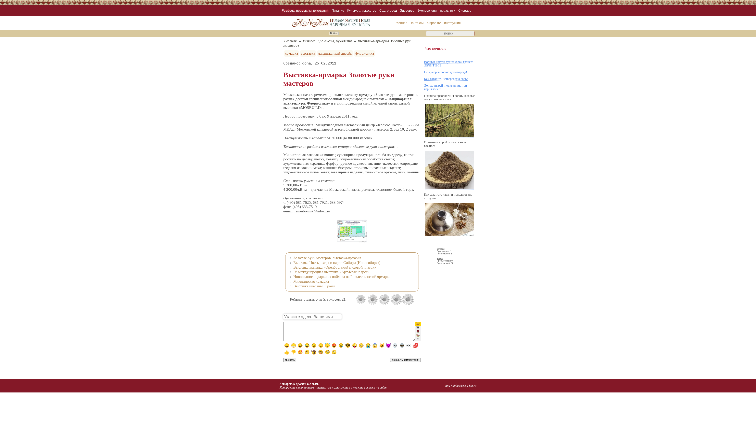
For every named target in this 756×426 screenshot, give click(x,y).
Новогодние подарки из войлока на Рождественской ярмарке (341, 277)
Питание (338, 10)
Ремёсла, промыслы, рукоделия (305, 10)
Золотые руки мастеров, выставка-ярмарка (327, 258)
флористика (364, 53)
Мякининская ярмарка (311, 281)
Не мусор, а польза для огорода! (445, 72)
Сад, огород (388, 10)
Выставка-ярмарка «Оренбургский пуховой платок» (334, 267)
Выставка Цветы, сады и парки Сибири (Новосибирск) (336, 263)
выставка (308, 53)
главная (401, 23)
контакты (417, 23)
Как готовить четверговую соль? (446, 78)
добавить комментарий (405, 359)
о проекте (434, 23)
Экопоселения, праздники (436, 10)
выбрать (290, 359)
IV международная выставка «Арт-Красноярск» (331, 272)
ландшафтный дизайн (335, 53)
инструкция (452, 23)
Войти (333, 33)
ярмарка (291, 53)
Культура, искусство (361, 10)
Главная (290, 41)
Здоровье (407, 10)
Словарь (464, 10)
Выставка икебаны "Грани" (314, 286)
